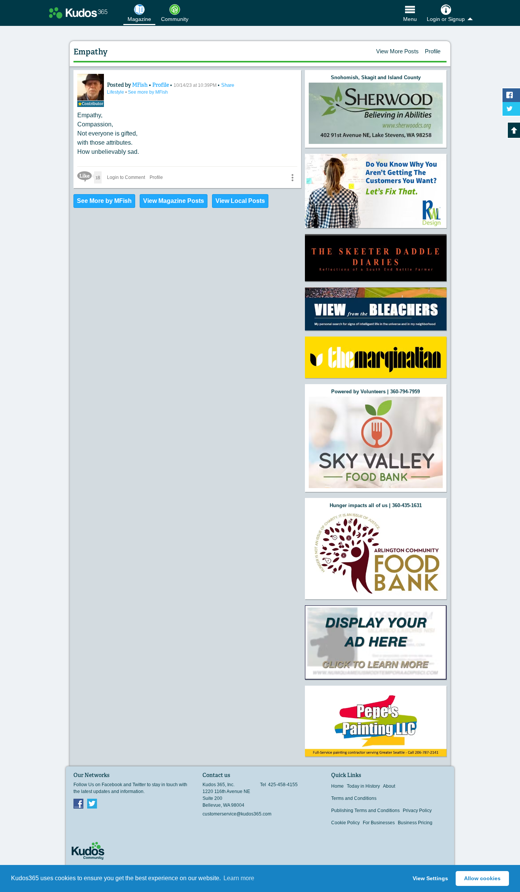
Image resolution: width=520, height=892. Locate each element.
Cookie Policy (345, 822)
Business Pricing (415, 822)
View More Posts (397, 51)
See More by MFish (104, 201)
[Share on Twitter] (511, 109)
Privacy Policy (417, 810)
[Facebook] (78, 803)
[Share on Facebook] (511, 95)
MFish (140, 84)
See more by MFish (148, 92)
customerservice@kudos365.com (237, 814)
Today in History (363, 786)
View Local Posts (240, 201)
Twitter (92, 803)
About (389, 786)
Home (337, 786)
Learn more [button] (238, 878)
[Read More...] (376, 113)
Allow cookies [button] (482, 878)
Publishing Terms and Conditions (365, 810)
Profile (432, 51)
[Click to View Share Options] (292, 177)
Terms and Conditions (353, 798)
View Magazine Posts (173, 201)
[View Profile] (90, 87)
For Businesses (379, 822)
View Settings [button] (430, 878)
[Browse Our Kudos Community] (78, 13)
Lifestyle (116, 92)
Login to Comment (126, 177)
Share (227, 85)
